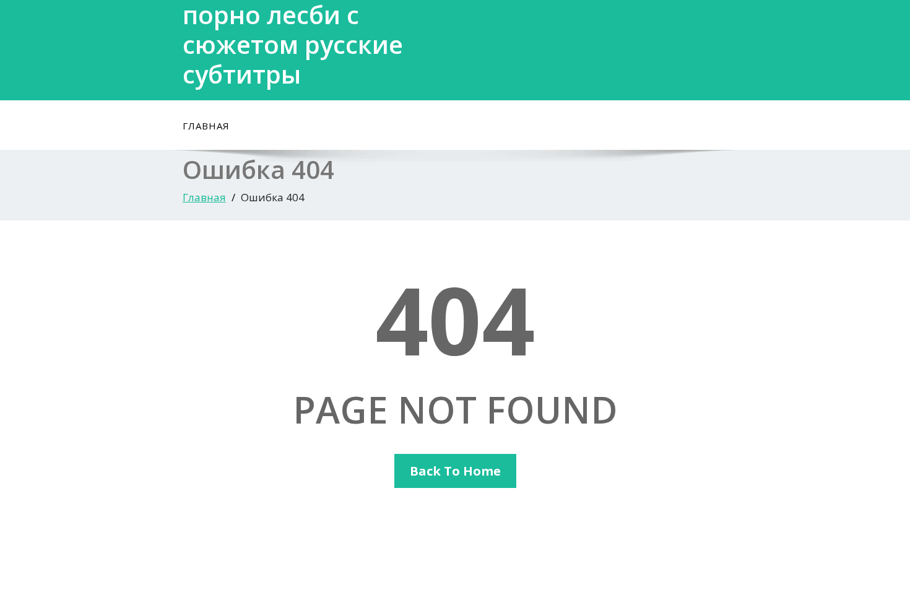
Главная (206, 126)
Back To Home (455, 471)
